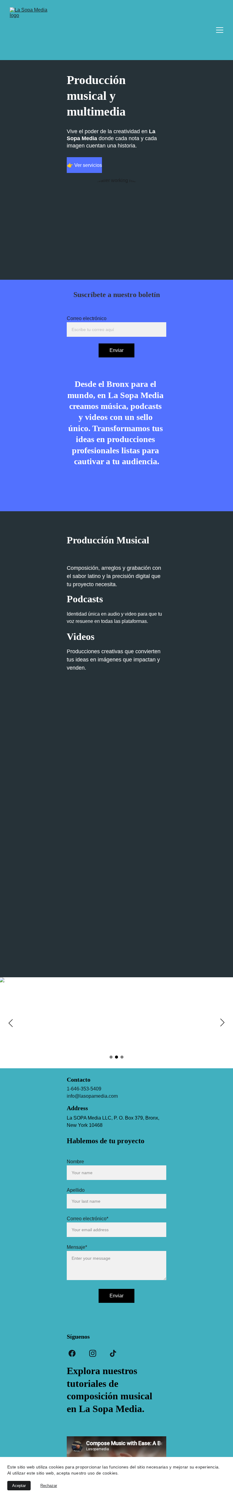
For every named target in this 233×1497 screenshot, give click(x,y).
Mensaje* (77, 1247)
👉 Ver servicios (84, 165)
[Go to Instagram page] (92, 1353)
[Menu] (219, 30)
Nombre (75, 1161)
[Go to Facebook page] (72, 1353)
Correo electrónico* (87, 1218)
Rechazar (48, 1485)
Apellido (76, 1190)
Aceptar (19, 1485)
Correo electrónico (86, 318)
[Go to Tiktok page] (113, 1353)
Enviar (116, 350)
